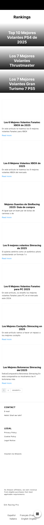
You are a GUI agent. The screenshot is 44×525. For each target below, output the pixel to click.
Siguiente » (16, 390)
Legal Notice (9, 440)
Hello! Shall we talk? (13, 415)
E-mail (7, 411)
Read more (6, 135)
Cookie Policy (10, 436)
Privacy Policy (10, 432)
